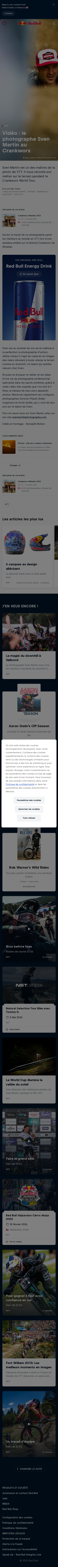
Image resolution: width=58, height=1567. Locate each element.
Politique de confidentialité (20, 784)
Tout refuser (29, 818)
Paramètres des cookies (29, 800)
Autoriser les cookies (29, 809)
